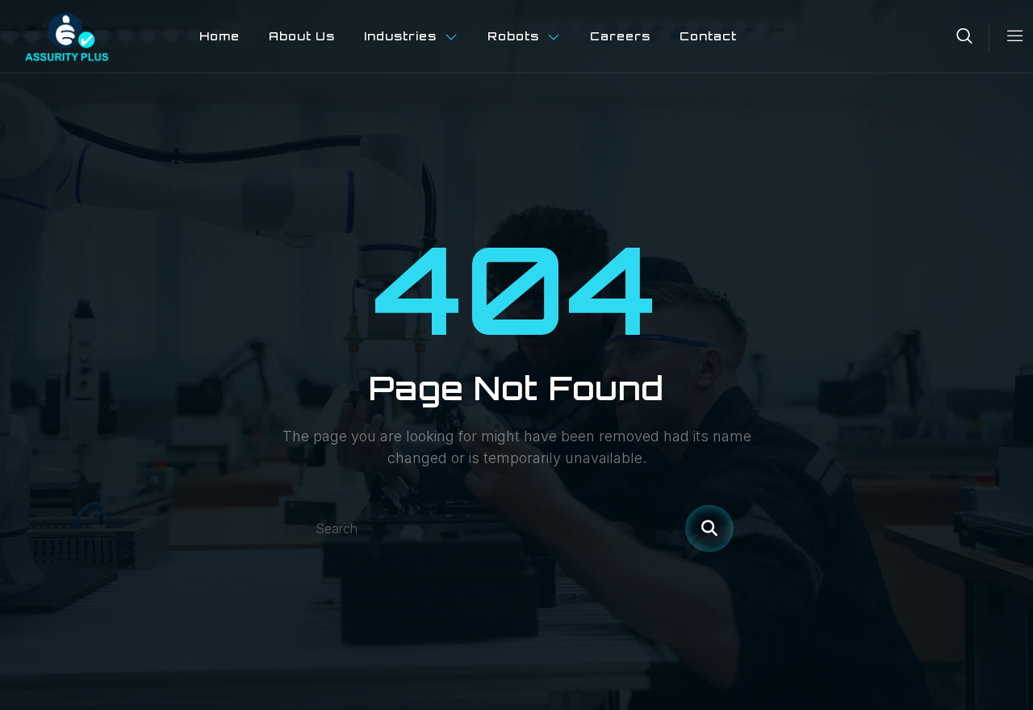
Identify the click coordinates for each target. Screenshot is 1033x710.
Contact (708, 36)
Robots (513, 36)
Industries (400, 36)
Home (219, 36)
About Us (302, 36)
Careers (620, 36)
